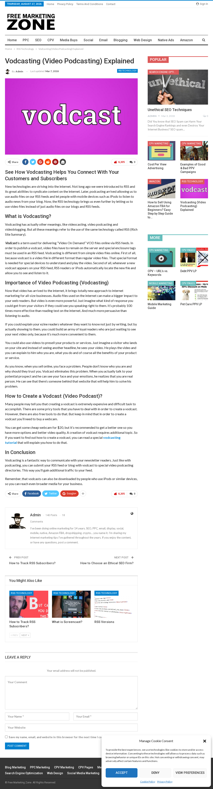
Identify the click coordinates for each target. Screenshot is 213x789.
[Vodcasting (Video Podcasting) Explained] (194, 188)
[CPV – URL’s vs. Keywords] (161, 257)
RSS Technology (127, 71)
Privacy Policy (164, 781)
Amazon (186, 40)
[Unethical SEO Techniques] (178, 87)
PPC (26, 40)
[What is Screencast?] (71, 604)
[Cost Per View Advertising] (161, 150)
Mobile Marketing (160, 283)
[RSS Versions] (113, 604)
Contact (110, 4)
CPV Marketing (158, 143)
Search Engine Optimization (164, 72)
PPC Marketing (40, 767)
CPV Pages (188, 250)
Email (103, 40)
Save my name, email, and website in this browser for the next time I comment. (60, 737)
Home (50, 4)
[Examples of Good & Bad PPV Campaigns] (194, 150)
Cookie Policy (147, 781)
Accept (122, 773)
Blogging (121, 40)
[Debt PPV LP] (194, 257)
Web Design (143, 40)
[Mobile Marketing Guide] (161, 290)
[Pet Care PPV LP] (194, 290)
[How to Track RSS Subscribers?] (28, 604)
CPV (50, 40)
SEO (38, 40)
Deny (155, 773)
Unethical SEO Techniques (170, 110)
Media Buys (69, 40)
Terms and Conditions (89, 4)
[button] (205, 741)
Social (88, 40)
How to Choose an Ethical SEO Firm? (107, 563)
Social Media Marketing (83, 773)
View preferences (190, 773)
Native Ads (166, 40)
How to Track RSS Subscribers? (32, 563)
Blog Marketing (15, 767)
